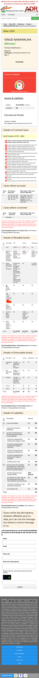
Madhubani (21, 24)
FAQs (19, 663)
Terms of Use (19, 660)
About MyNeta (19, 647)
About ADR (19, 650)
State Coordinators (19, 653)
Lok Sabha (11, 14)
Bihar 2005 (12, 24)
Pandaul (28, 24)
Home (3, 14)
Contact (19, 656)
